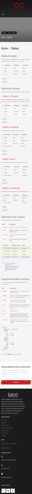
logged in (10, 354)
